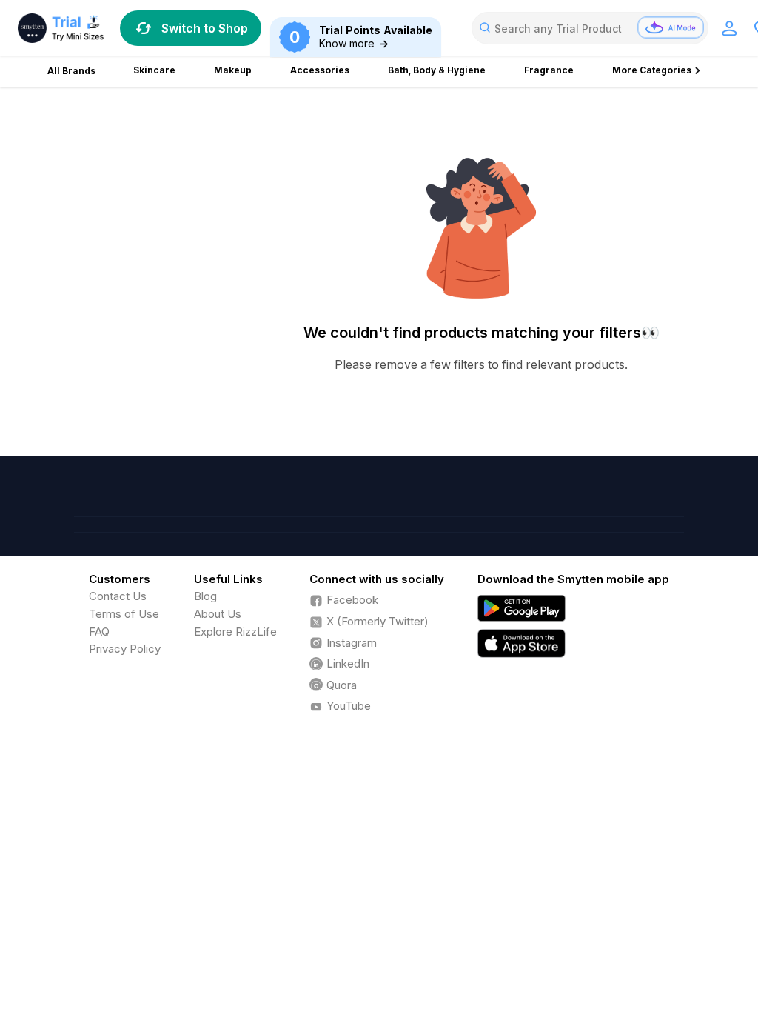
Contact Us (118, 596)
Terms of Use (124, 614)
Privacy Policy (125, 649)
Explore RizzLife (235, 632)
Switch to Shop (204, 28)
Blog (205, 596)
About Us (217, 614)
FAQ (99, 632)
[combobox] (590, 28)
